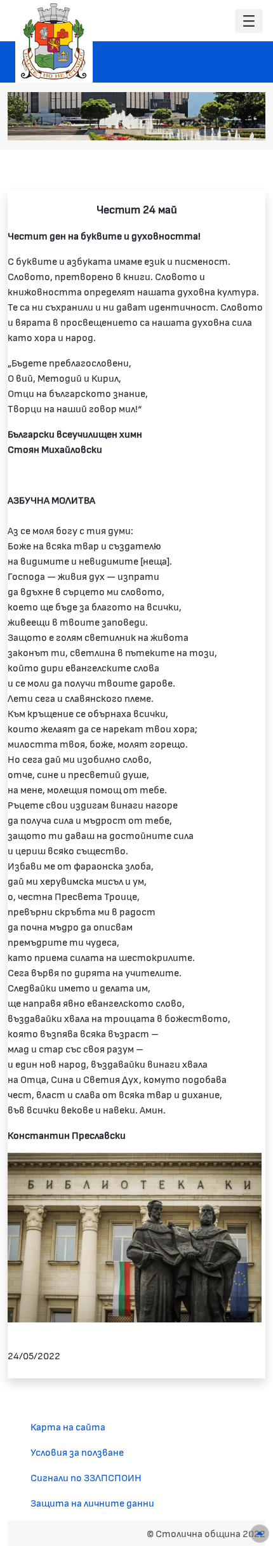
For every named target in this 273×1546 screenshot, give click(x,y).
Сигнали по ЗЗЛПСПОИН (86, 1477)
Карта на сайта (67, 1426)
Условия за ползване (77, 1452)
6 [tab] (233, 124)
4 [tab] (208, 124)
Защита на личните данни (92, 1502)
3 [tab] (195, 124)
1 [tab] (170, 124)
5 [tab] (221, 124)
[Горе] (259, 1533)
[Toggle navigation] (249, 21)
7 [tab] (246, 124)
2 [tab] (183, 124)
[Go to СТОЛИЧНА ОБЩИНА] (54, 41)
